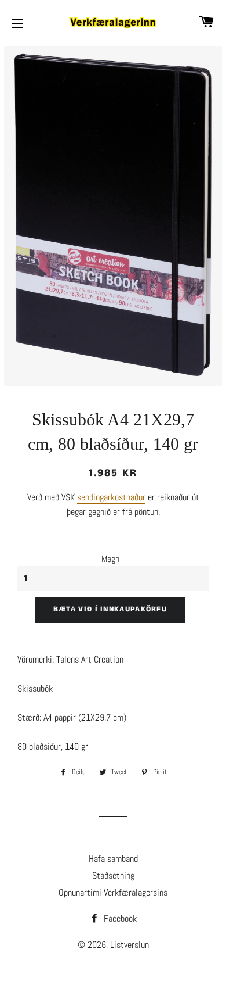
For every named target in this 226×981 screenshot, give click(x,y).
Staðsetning (113, 875)
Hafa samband (113, 859)
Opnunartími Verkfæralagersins (113, 892)
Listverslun (129, 945)
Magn (110, 559)
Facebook (119, 918)
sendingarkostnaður (111, 497)
